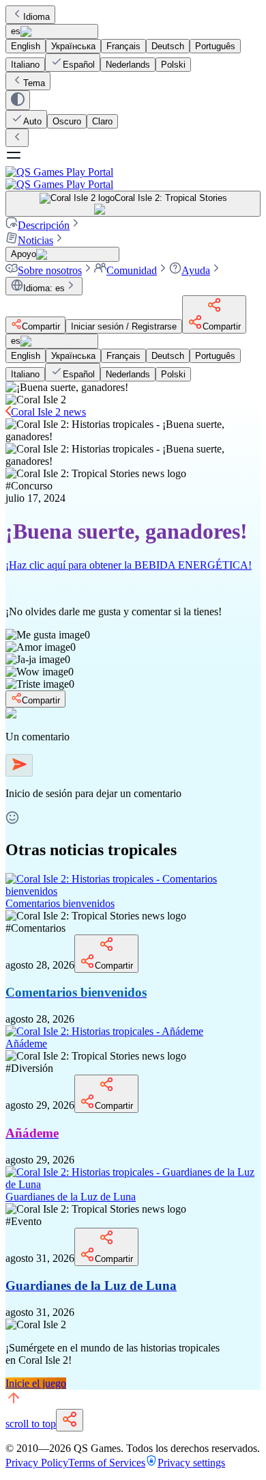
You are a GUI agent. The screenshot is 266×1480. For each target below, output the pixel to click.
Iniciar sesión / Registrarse (124, 326)
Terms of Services (106, 1462)
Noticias (35, 240)
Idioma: (44, 288)
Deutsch (167, 46)
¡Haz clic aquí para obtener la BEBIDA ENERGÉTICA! (128, 565)
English (25, 46)
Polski (173, 64)
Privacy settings (191, 1462)
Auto (32, 121)
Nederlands (128, 64)
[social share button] (69, 1420)
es (15, 31)
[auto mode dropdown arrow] (17, 100)
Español (79, 64)
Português (215, 46)
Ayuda (195, 270)
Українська (73, 46)
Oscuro (67, 121)
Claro (102, 121)
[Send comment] (19, 765)
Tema (34, 83)
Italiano (25, 64)
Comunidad (131, 270)
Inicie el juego (35, 1383)
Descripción (44, 225)
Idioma (36, 17)
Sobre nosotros (50, 270)
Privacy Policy (36, 1462)
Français (123, 46)
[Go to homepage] (133, 178)
